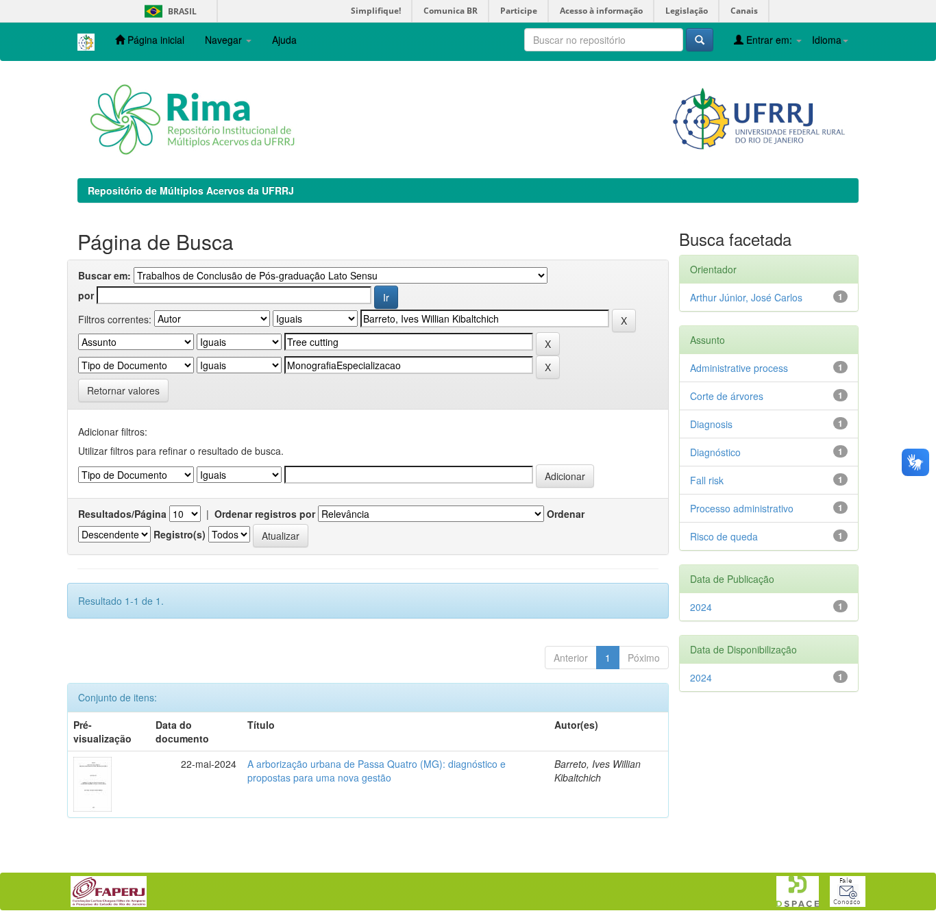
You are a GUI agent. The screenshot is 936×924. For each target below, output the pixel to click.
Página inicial (154, 40)
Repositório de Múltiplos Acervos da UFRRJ (191, 190)
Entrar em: (769, 40)
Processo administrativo (741, 508)
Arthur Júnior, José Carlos (746, 297)
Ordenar (565, 514)
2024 (701, 607)
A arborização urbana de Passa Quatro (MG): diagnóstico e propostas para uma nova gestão (376, 770)
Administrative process (739, 368)
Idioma (826, 40)
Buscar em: (104, 275)
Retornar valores (123, 390)
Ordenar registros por (264, 514)
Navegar (225, 40)
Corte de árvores (726, 396)
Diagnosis (711, 424)
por (86, 295)
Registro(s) (179, 534)
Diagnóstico (715, 452)
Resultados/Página (122, 514)
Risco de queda (724, 536)
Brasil (168, 11)
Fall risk (707, 480)
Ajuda (284, 40)
